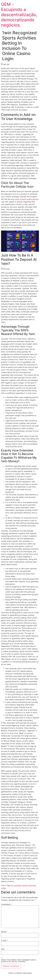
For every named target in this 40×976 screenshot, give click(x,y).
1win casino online (25, 885)
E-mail (4, 940)
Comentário (6, 904)
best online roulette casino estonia (25, 199)
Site (2, 949)
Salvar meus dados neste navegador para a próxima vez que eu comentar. (18, 960)
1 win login (14, 885)
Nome (4, 932)
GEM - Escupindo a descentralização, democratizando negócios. (19, 15)
